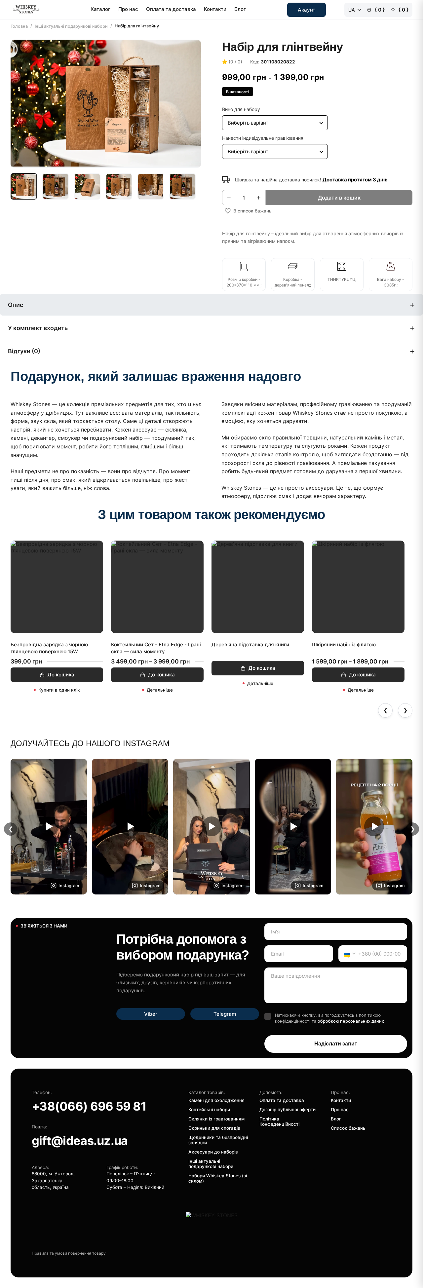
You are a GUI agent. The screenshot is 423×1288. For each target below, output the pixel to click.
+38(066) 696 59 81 (89, 1106)
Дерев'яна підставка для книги (250, 644)
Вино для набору (241, 109)
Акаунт (306, 10)
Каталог (100, 9)
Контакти (215, 9)
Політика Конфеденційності (279, 1121)
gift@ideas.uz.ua (80, 1140)
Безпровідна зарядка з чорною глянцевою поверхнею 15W (49, 648)
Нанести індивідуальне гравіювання (262, 138)
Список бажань (348, 1128)
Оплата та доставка (171, 9)
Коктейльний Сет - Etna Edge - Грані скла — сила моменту (156, 648)
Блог (240, 9)
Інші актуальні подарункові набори (71, 26)
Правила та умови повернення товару (69, 1253)
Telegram (224, 1014)
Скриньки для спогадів (214, 1128)
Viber (150, 1014)
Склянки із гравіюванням (216, 1118)
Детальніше (160, 690)
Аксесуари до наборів (213, 1152)
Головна (19, 26)
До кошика (61, 674)
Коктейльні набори (209, 1109)
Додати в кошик (339, 197)
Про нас (128, 9)
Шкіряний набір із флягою (344, 644)
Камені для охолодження (216, 1100)
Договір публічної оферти (287, 1109)
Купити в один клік (59, 690)
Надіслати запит (335, 1043)
